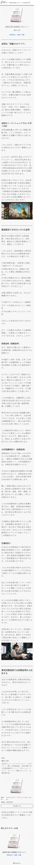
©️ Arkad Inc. (17, 863)
